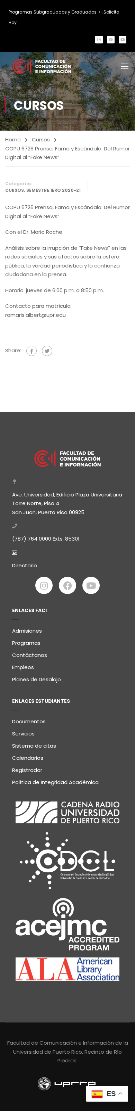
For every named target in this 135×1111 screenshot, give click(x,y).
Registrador (27, 770)
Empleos (23, 667)
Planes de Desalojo (36, 679)
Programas (26, 643)
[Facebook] (111, 39)
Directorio (24, 565)
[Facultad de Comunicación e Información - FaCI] (42, 66)
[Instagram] (99, 39)
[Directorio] (14, 552)
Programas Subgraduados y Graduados (53, 12)
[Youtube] (122, 39)
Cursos (41, 139)
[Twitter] (47, 351)
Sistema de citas (34, 745)
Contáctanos (29, 655)
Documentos (29, 721)
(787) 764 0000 (31, 538)
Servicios (23, 733)
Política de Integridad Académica (55, 782)
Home (13, 139)
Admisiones (27, 630)
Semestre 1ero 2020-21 (53, 190)
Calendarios (27, 758)
